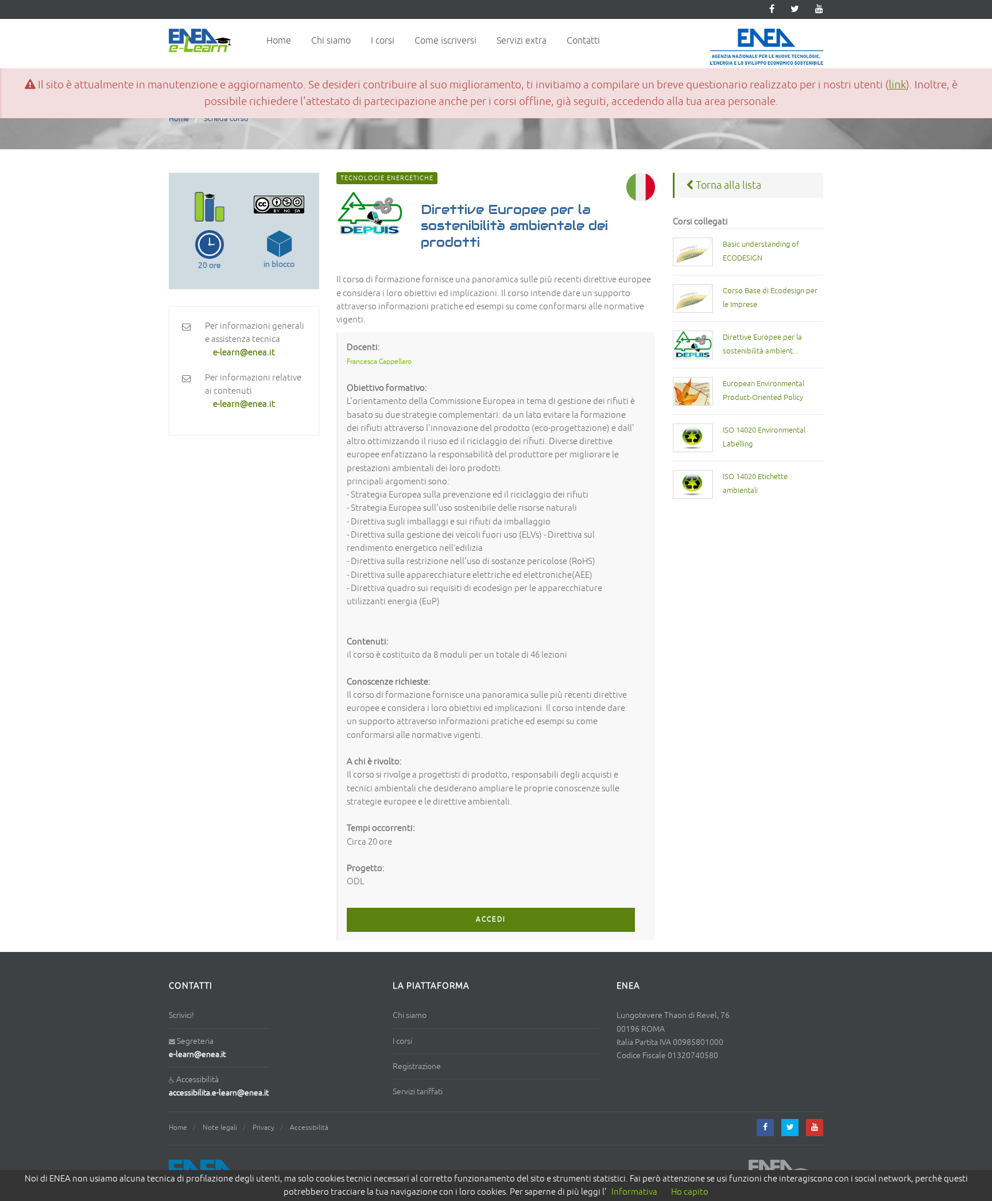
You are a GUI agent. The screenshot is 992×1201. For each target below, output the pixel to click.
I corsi (382, 40)
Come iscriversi (445, 40)
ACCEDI (491, 919)
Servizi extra (522, 40)
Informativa (634, 1192)
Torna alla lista (727, 185)
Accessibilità (309, 1128)
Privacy (263, 1128)
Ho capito (689, 1192)
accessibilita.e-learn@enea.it (219, 1093)
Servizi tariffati (418, 1092)
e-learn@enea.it (197, 1054)
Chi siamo (331, 40)
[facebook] (765, 1127)
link (897, 85)
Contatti (583, 40)
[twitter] (794, 9)
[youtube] (819, 9)
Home (278, 40)
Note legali (220, 1128)
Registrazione (417, 1066)
